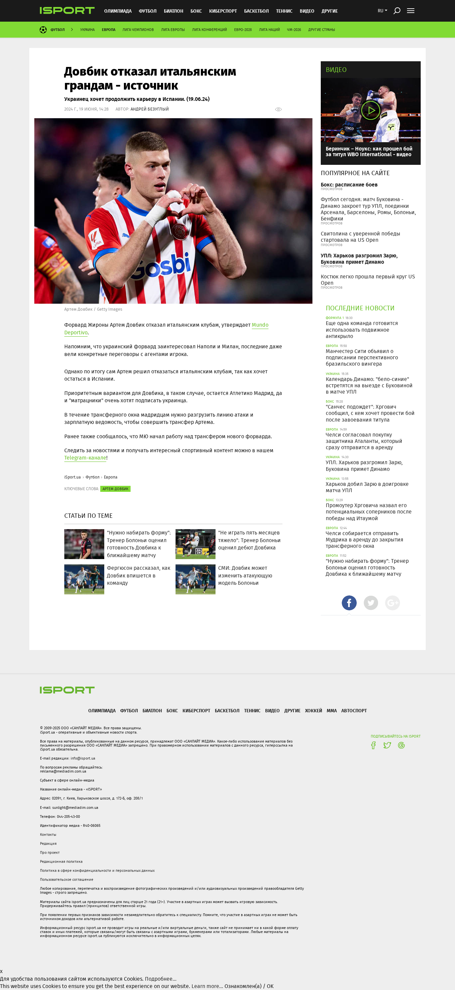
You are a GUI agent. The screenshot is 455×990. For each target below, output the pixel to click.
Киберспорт (223, 10)
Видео (336, 69)
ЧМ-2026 (294, 29)
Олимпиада (118, 10)
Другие (330, 10)
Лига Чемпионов (138, 29)
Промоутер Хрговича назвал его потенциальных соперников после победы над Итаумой (369, 511)
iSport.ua (72, 477)
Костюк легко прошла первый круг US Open (368, 280)
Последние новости (360, 308)
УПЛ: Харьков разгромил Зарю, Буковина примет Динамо (359, 258)
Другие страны (321, 29)
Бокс (196, 10)
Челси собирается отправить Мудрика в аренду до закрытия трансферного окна (364, 539)
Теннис (284, 10)
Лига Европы (173, 29)
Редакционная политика (61, 861)
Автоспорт (354, 710)
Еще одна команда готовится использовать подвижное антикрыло (362, 329)
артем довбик (115, 489)
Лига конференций (209, 29)
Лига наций (269, 29)
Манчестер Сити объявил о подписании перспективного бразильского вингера (362, 357)
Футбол (148, 10)
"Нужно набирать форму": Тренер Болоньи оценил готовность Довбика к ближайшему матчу (367, 567)
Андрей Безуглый (150, 109)
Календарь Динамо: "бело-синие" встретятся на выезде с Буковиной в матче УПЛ (369, 385)
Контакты (48, 834)
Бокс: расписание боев (349, 184)
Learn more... (207, 986)
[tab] (349, 602)
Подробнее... (161, 979)
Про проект (50, 852)
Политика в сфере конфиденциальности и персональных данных (97, 870)
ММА (332, 710)
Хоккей (313, 710)
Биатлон (173, 10)
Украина (87, 29)
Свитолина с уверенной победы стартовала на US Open (360, 237)
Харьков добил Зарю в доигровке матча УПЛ (367, 487)
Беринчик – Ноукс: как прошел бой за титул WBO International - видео (369, 151)
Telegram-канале (85, 458)
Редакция (48, 843)
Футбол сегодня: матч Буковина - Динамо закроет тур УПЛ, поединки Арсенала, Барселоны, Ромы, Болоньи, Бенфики (368, 208)
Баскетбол (256, 10)
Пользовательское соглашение (66, 879)
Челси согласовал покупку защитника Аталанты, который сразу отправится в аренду (364, 441)
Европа (108, 29)
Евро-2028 (243, 29)
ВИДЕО (307, 10)
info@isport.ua (83, 758)
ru (380, 10)
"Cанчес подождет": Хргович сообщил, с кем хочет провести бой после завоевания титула (370, 413)
